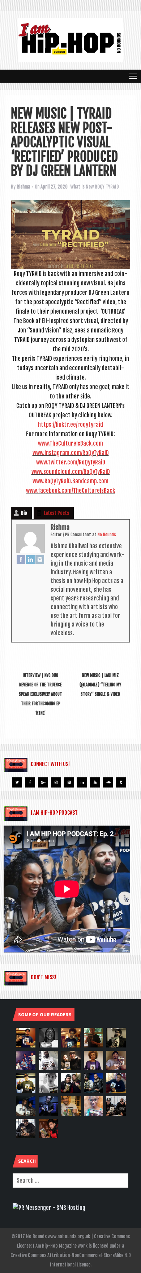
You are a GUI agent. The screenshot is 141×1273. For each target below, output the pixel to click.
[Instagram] (39, 559)
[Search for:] (70, 1180)
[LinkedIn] (30, 559)
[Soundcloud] (108, 782)
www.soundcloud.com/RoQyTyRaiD (70, 471)
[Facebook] (21, 559)
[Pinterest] (69, 782)
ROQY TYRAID (107, 187)
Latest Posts (56, 513)
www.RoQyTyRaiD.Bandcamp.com (70, 481)
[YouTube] (95, 782)
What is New (82, 187)
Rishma (23, 187)
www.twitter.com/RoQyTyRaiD (70, 462)
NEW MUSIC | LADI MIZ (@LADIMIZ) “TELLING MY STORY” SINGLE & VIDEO (100, 685)
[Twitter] (17, 782)
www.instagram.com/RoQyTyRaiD (71, 452)
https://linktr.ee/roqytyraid (70, 424)
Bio (24, 513)
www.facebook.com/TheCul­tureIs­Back (70, 490)
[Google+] (43, 782)
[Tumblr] (121, 782)
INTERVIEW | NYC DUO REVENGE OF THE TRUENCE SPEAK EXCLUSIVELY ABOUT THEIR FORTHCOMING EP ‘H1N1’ (40, 694)
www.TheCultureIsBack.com (70, 443)
